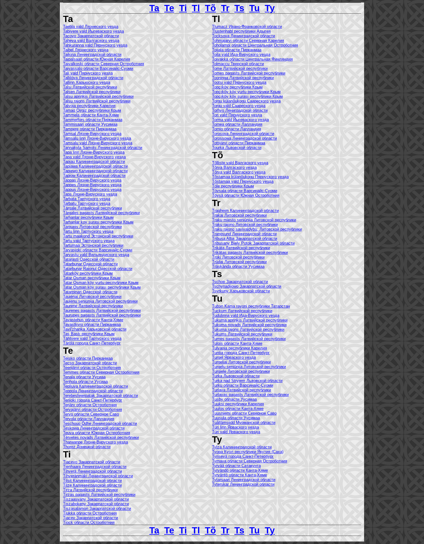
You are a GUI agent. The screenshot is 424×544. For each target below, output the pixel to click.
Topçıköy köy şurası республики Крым (247, 96)
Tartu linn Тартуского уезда (88, 231)
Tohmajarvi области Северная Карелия (248, 40)
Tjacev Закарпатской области (90, 517)
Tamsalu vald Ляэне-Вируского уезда (97, 143)
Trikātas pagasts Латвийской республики (250, 252)
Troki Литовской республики (238, 257)
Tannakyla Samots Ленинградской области (102, 147)
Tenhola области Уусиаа (85, 381)
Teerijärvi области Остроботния (92, 367)
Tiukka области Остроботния (90, 513)
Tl (196, 8)
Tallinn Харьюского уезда (86, 82)
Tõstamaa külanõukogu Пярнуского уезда (250, 176)
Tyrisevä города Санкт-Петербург (243, 456)
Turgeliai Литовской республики (241, 362)
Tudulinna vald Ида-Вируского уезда (245, 315)
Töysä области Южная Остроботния (245, 195)
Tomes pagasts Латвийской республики (248, 73)
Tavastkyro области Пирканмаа (92, 324)
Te (169, 8)
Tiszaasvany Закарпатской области (96, 499)
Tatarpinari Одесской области (90, 292)
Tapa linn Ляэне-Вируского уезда (93, 152)
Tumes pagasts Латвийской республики (249, 338)
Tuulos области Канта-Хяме (238, 408)
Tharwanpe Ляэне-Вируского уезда (95, 442)
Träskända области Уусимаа (238, 266)
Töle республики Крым (233, 186)
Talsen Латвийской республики (91, 91)
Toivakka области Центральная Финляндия (252, 59)
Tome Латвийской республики (240, 68)
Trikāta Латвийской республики (241, 247)
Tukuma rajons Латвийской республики (248, 329)
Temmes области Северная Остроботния (101, 372)
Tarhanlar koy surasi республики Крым (98, 222)
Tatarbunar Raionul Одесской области (97, 268)
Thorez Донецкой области (87, 446)
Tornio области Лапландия (236, 129)
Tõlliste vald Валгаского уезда (240, 162)
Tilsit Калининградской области (92, 480)
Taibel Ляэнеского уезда (85, 49)
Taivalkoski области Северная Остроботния (103, 63)
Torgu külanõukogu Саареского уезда (246, 101)
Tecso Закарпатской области (90, 363)
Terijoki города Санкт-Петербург (92, 400)
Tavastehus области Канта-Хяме (93, 319)
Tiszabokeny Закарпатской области (96, 503)
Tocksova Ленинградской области (243, 36)
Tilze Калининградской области (92, 485)
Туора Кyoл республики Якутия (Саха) (247, 451)
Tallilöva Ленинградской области (93, 77)
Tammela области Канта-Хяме (91, 115)
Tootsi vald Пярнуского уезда (239, 82)
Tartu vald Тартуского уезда (89, 240)
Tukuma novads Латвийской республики (249, 324)
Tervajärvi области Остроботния (92, 409)
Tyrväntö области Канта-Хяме (239, 475)
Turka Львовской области (235, 376)
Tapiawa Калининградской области (95, 166)
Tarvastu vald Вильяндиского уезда (96, 254)
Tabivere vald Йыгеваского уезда (93, 31)
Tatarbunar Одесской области (90, 264)
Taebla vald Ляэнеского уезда (90, 26)
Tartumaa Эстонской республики (93, 245)
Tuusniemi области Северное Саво (244, 413)
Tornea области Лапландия (237, 124)
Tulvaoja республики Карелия (239, 348)
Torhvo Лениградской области (240, 110)
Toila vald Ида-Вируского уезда (241, 54)
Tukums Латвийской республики (242, 334)
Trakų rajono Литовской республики (245, 224)
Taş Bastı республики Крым (89, 333)
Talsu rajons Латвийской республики (96, 101)
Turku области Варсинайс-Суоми (242, 385)
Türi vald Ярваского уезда (236, 431)
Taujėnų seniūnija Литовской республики (100, 301)
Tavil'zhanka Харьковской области (94, 329)
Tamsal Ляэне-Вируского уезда (92, 133)
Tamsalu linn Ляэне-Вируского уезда (97, 138)
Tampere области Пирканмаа (89, 129)
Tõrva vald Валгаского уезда (238, 172)
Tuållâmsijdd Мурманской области (243, 422)
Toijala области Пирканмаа (236, 49)
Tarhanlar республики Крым (88, 217)
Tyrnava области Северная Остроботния (249, 461)
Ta (154, 8)
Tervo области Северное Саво (91, 414)
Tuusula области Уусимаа (236, 418)
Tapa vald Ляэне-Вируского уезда (94, 157)
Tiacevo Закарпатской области (91, 462)
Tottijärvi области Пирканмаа (238, 143)
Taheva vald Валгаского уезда (91, 40)
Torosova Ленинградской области (243, 133)
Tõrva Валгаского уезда (234, 167)
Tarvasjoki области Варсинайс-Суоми (97, 250)
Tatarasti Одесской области (88, 259)
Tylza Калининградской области (242, 447)
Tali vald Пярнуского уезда (88, 73)
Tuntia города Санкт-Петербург (241, 352)
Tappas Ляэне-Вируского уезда (92, 180)
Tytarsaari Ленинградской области (243, 479)
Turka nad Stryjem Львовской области (247, 380)
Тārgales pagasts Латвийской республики (101, 212)
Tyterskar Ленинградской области (243, 484)
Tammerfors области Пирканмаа (92, 119)
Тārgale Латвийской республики (92, 208)
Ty (270, 8)
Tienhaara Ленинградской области (94, 466)
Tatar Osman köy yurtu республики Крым (100, 282)
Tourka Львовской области (236, 147)
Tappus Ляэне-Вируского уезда (92, 189)
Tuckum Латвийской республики (242, 310)
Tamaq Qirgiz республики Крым (92, 110)
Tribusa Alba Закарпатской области (244, 238)
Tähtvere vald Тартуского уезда (92, 338)
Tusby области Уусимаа (234, 399)
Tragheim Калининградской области (245, 210)
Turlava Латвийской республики (241, 390)
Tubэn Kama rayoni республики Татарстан (251, 306)
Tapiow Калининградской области (94, 175)
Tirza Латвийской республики (90, 490)
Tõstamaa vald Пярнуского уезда (242, 181)
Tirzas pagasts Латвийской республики (99, 494)
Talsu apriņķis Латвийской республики (98, 96)
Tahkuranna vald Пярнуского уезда (95, 45)
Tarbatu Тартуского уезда (86, 203)
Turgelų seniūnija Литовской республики (249, 366)
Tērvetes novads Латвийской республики (101, 437)
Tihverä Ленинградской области (92, 471)
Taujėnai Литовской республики (92, 296)
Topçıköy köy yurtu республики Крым (246, 91)
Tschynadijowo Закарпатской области (246, 286)
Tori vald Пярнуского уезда (237, 115)
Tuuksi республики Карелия (238, 404)
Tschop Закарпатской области (240, 281)
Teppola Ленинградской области (93, 391)
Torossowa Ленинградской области (244, 138)
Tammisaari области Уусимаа (90, 124)
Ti (183, 8)
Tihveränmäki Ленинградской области (98, 476)
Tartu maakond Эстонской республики (98, 236)
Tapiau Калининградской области (94, 161)
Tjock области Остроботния (89, 522)
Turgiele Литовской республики (241, 371)
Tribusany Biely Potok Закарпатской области (253, 243)
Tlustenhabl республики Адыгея (241, 31)
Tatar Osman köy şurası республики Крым (102, 287)
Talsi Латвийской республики (90, 87)
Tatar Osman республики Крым (91, 278)
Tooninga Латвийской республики (243, 77)
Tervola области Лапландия (88, 418)
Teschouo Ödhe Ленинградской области (100, 423)
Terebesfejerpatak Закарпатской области (100, 395)
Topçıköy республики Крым (237, 87)
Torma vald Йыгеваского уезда (240, 119)
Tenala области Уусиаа (84, 377)
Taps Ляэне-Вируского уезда (90, 194)
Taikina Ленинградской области (92, 54)
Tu (254, 8)
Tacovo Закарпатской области (91, 36)
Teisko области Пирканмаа (88, 358)
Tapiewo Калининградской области (95, 171)
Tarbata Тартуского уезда (86, 198)
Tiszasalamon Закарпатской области (97, 508)
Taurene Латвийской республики (93, 305)
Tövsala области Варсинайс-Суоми (244, 190)
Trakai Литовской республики (239, 215)
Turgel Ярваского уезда (234, 357)
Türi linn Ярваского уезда (235, 427)
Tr (225, 8)
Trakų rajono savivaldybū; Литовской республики (257, 229)
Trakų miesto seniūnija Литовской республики (254, 220)
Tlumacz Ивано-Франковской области (247, 26)
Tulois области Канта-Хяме (237, 343)
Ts (239, 8)
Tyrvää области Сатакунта (236, 465)
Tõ (210, 8)
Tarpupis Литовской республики (92, 226)
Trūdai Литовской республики (239, 261)
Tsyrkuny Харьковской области (241, 291)
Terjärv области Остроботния (90, 404)
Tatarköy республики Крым (88, 273)
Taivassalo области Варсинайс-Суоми (98, 68)
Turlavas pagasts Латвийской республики (250, 394)
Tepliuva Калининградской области (95, 386)
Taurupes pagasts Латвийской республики (102, 315)
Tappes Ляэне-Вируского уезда (92, 184)
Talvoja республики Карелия (89, 105)
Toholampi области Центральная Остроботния (255, 45)
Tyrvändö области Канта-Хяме (240, 470)
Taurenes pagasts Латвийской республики (102, 310)
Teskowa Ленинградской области (93, 428)
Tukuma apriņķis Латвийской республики (249, 320)
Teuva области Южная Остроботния (96, 432)
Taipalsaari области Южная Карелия (96, 59)
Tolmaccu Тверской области (238, 63)
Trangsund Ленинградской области (244, 234)
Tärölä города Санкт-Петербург (92, 343)
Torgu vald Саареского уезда (238, 105)
